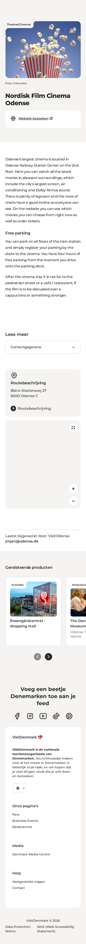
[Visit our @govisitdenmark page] (56, 716)
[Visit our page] (30, 716)
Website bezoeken (34, 118)
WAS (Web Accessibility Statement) (55, 929)
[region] (43, 464)
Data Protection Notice (18, 929)
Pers (15, 814)
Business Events (25, 821)
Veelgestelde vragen (28, 882)
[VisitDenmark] (27, 737)
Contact (18, 888)
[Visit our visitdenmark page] (43, 716)
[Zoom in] (73, 488)
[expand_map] (73, 427)
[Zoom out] (73, 501)
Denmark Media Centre (31, 854)
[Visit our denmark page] (17, 716)
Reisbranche (22, 827)
